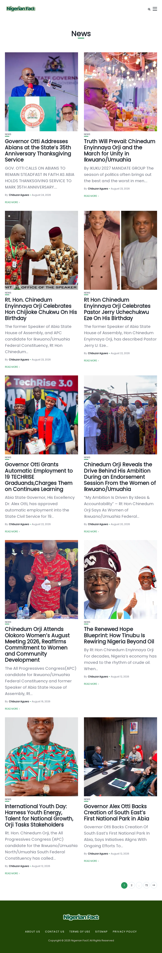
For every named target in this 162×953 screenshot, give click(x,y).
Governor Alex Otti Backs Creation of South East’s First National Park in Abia (116, 812)
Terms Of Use (79, 931)
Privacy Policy (125, 931)
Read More (11, 202)
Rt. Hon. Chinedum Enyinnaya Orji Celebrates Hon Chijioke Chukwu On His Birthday (41, 309)
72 (146, 885)
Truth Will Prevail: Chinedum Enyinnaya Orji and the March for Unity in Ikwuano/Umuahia (119, 150)
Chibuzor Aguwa (19, 195)
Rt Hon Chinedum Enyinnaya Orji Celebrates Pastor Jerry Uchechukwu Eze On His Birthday (117, 309)
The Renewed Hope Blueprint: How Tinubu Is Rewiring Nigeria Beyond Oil (119, 635)
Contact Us (54, 931)
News (8, 134)
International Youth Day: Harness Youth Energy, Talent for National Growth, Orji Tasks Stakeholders (39, 815)
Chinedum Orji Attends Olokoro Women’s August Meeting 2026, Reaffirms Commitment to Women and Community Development (37, 644)
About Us (32, 931)
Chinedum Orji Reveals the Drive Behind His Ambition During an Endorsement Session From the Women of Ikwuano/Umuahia (120, 477)
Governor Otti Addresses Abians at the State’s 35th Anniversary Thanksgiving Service (38, 150)
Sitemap (101, 931)
